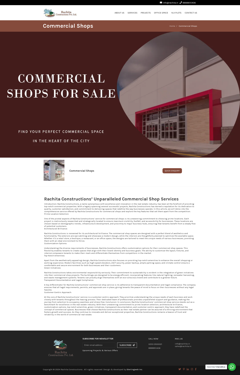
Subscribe (125, 345)
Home (172, 26)
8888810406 (189, 2)
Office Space (161, 12)
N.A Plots (176, 12)
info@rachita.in (170, 2)
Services (132, 12)
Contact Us (191, 12)
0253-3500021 (155, 344)
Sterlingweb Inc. (135, 369)
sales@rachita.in (183, 346)
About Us (119, 12)
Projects (146, 12)
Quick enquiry (172, 170)
